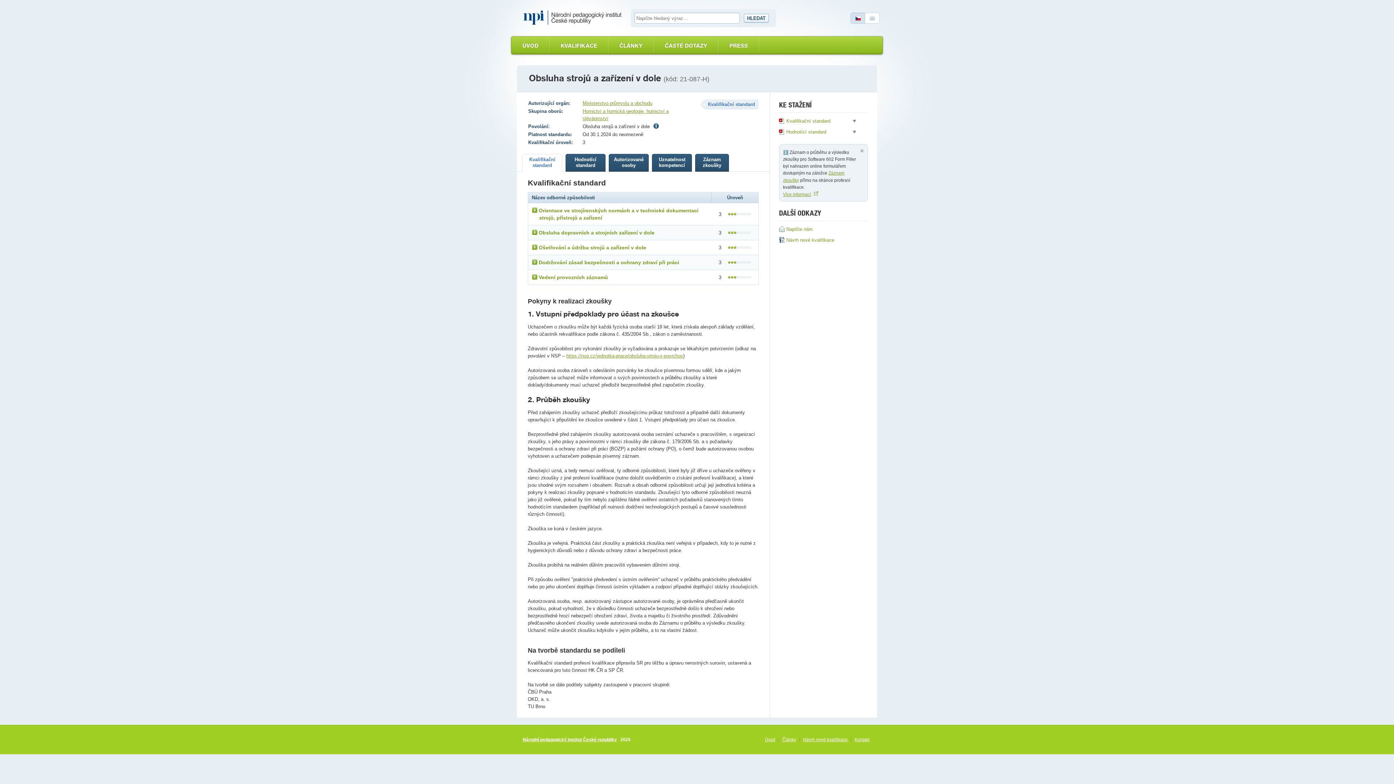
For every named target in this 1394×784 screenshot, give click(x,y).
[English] (872, 18)
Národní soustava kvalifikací (574, 18)
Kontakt (862, 739)
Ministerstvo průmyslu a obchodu (617, 103)
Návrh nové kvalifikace (826, 739)
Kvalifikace (579, 45)
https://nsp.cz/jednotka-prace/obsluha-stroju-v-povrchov (624, 356)
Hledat (756, 18)
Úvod (530, 45)
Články (631, 45)
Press (738, 45)
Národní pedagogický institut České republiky (570, 739)
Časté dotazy (686, 45)
